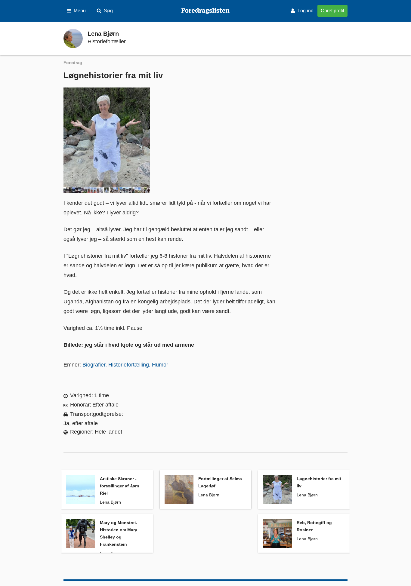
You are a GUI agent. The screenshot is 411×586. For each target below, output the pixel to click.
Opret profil (332, 10)
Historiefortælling (128, 365)
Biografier (93, 365)
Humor (160, 365)
